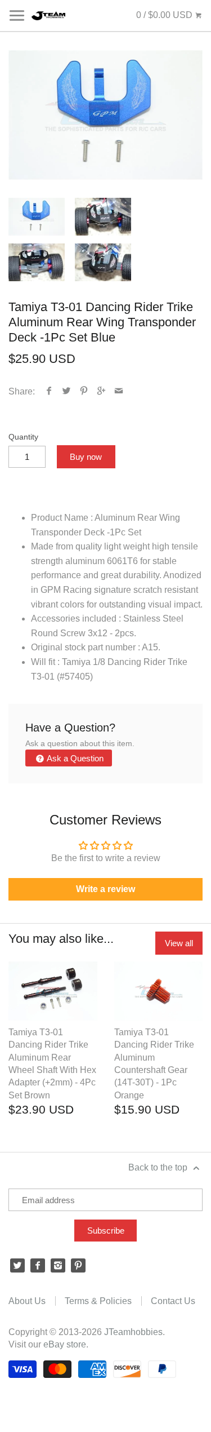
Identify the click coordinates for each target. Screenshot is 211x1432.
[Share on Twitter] (67, 391)
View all (179, 943)
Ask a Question (74, 758)
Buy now (86, 457)
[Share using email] (119, 391)
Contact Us (173, 1301)
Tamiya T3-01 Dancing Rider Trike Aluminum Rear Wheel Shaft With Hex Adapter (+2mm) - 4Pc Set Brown (52, 1063)
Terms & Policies (98, 1301)
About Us (27, 1301)
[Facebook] (37, 1265)
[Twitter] (17, 1265)
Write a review (105, 889)
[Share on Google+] (101, 391)
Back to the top (159, 1167)
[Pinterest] (78, 1265)
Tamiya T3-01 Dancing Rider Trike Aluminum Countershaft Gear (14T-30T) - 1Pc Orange (154, 1063)
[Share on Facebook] (49, 391)
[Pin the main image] (84, 391)
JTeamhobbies (133, 1332)
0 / (164, 15)
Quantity (23, 436)
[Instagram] (58, 1265)
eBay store (64, 1344)
